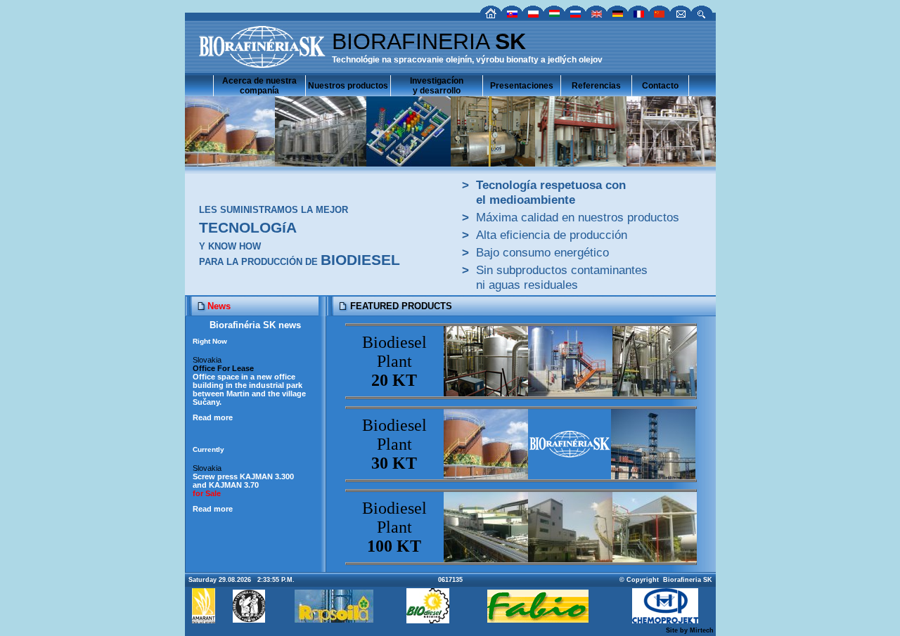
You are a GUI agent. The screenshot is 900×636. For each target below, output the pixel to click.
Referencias (596, 86)
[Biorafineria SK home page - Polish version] (533, 16)
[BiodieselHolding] (427, 619)
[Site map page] (701, 16)
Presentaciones (521, 86)
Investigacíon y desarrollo (436, 86)
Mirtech (702, 630)
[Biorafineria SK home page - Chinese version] (659, 16)
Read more (213, 417)
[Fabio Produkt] (538, 619)
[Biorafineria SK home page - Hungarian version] (554, 16)
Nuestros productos (348, 86)
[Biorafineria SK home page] (490, 16)
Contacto (660, 86)
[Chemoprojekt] (665, 619)
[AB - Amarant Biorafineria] (203, 619)
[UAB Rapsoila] (334, 619)
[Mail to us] (680, 16)
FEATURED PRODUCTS (401, 306)
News (219, 306)
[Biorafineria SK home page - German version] (617, 16)
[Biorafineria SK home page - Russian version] (575, 16)
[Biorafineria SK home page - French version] (638, 16)
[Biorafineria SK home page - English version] (596, 16)
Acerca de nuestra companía (259, 86)
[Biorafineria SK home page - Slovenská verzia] (511, 16)
